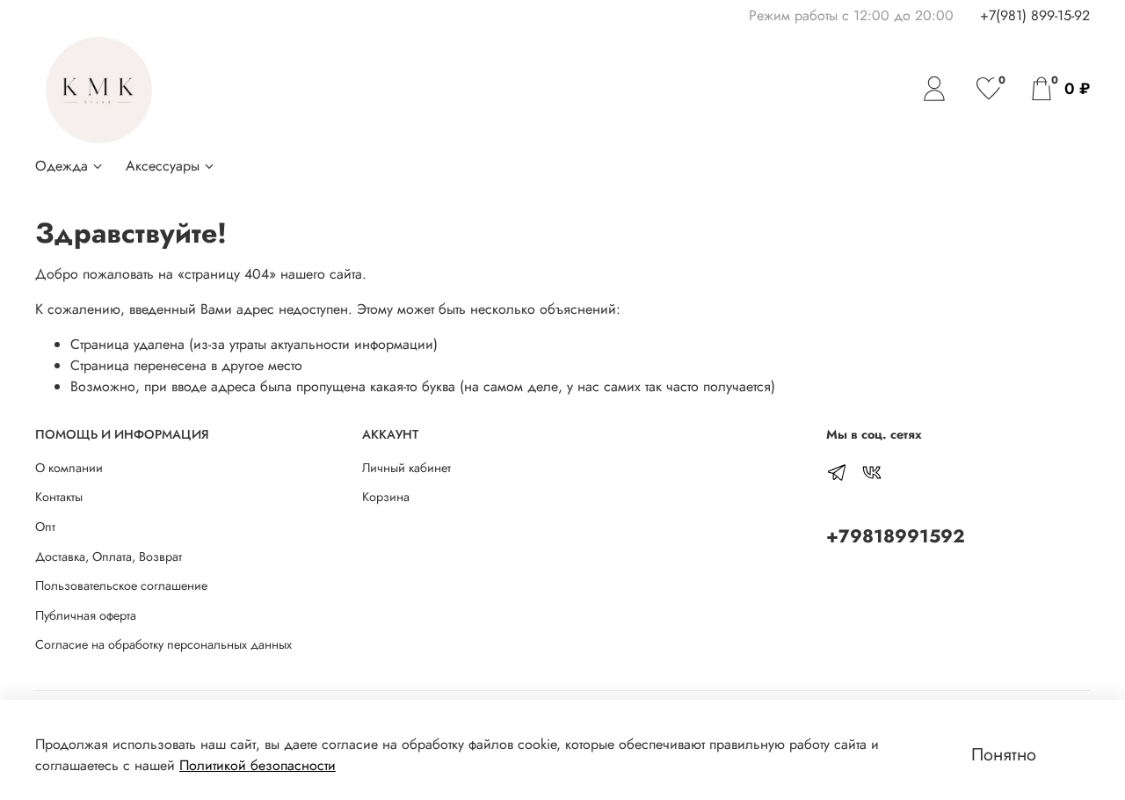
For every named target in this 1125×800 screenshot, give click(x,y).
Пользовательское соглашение (121, 585)
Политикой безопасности (257, 765)
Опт (45, 526)
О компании (69, 467)
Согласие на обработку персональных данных (163, 644)
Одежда (61, 166)
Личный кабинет (406, 467)
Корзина (386, 496)
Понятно (1003, 754)
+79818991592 (895, 536)
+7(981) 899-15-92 (1035, 15)
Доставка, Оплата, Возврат (108, 556)
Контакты (59, 496)
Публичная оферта (85, 615)
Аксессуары (163, 166)
